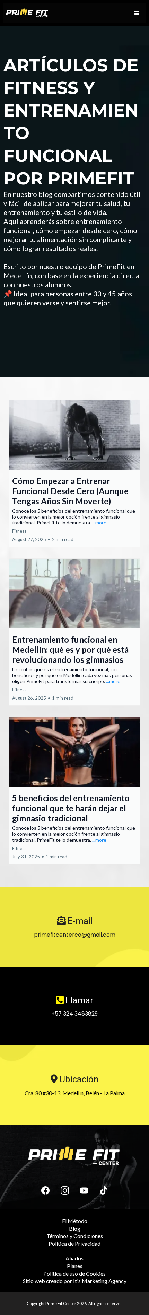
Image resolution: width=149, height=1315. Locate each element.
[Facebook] (45, 1190)
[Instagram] (64, 1190)
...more (99, 523)
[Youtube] (84, 1190)
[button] (136, 13)
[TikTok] (103, 1190)
